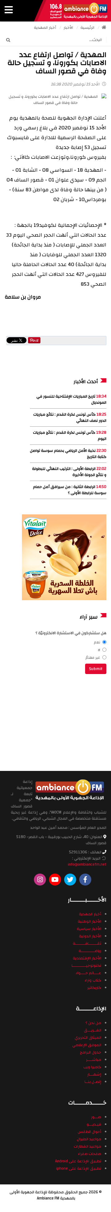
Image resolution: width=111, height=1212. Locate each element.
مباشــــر (93, 1059)
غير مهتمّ (93, 657)
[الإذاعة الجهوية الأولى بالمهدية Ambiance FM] (78, 10)
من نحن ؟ (93, 1023)
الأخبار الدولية (90, 936)
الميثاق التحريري (88, 1037)
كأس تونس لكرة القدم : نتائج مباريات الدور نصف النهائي (69, 417)
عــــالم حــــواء (88, 973)
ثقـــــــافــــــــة (87, 943)
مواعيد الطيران (89, 1139)
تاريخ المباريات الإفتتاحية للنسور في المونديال (71, 399)
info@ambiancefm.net (87, 864)
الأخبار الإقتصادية (87, 958)
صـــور (96, 1117)
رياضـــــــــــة (90, 951)
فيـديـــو (94, 1124)
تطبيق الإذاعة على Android (78, 1161)
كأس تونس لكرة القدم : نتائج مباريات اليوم (69, 435)
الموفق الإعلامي (86, 1045)
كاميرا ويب (92, 1067)
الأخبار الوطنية (89, 921)
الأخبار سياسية (89, 928)
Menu (8, 10)
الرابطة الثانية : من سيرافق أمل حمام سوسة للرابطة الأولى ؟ (69, 490)
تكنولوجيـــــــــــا (86, 965)
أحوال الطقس (89, 1131)
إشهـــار (94, 1074)
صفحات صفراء (89, 1153)
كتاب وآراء (92, 980)
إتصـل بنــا (92, 1081)
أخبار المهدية (90, 914)
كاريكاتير (94, 987)
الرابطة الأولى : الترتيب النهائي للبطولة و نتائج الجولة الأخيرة (69, 471)
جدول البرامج (90, 1052)
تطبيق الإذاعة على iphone (78, 1168)
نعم (97, 642)
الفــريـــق (92, 1030)
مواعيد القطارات (87, 1146)
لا (99, 650)
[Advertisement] (64, 721)
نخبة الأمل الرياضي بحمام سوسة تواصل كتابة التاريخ (68, 453)
